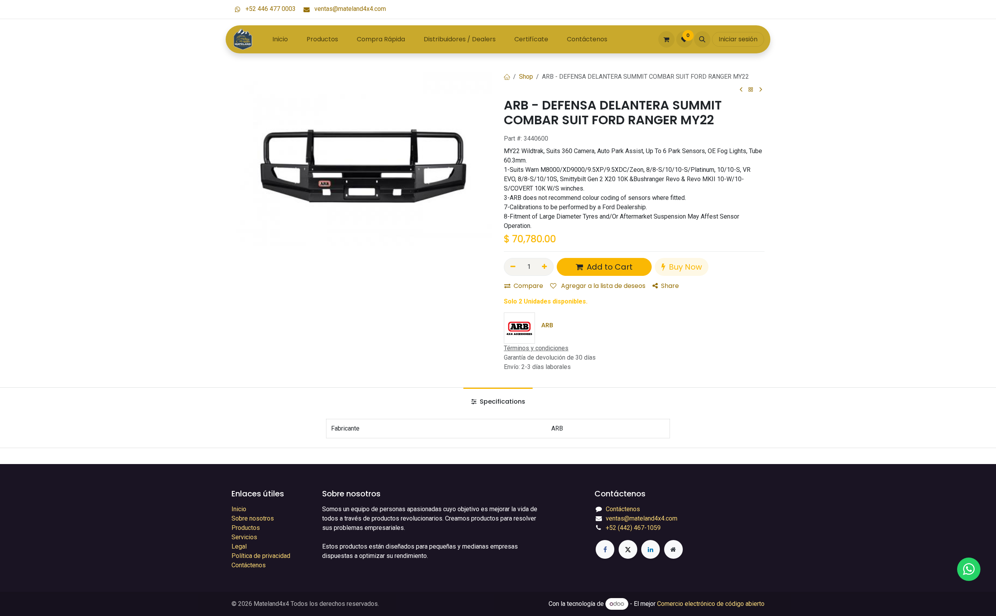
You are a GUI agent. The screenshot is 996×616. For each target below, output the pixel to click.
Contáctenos (248, 565)
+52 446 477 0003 (270, 8)
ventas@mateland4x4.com (349, 8)
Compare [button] (528, 285)
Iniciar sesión (738, 39)
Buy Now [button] (684, 266)
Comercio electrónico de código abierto (711, 603)
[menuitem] (280, 39)
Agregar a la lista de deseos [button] (602, 285)
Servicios (244, 537)
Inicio (238, 509)
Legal (239, 546)
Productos (245, 527)
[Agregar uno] (544, 266)
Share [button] (670, 285)
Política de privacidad (260, 556)
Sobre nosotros (252, 518)
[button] (702, 39)
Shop (526, 76)
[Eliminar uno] (513, 266)
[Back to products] (751, 90)
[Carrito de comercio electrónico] (666, 39)
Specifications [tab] (501, 401)
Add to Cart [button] (609, 266)
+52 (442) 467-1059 (633, 527)
